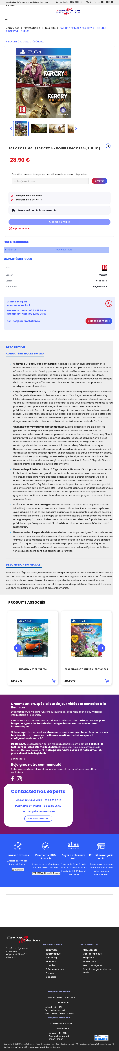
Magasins (88, 957)
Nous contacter (100, 321)
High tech (51, 961)
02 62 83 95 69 (107, 2)
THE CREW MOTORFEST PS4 (33, 669)
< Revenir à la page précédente (25, 41)
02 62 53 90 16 (76, 2)
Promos (50, 973)
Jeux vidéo (52, 949)
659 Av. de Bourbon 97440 (61, 997)
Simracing (51, 957)
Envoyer (99, 181)
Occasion (51, 976)
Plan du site (89, 961)
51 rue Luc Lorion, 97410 (61, 1023)
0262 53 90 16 (61, 1002)
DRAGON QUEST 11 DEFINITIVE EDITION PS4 (86, 669)
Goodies (50, 965)
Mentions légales (92, 965)
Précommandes (55, 969)
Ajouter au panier (59, 222)
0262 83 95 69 (61, 1028)
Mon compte (90, 949)
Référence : (11, 249)
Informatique (53, 953)
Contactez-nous (92, 953)
